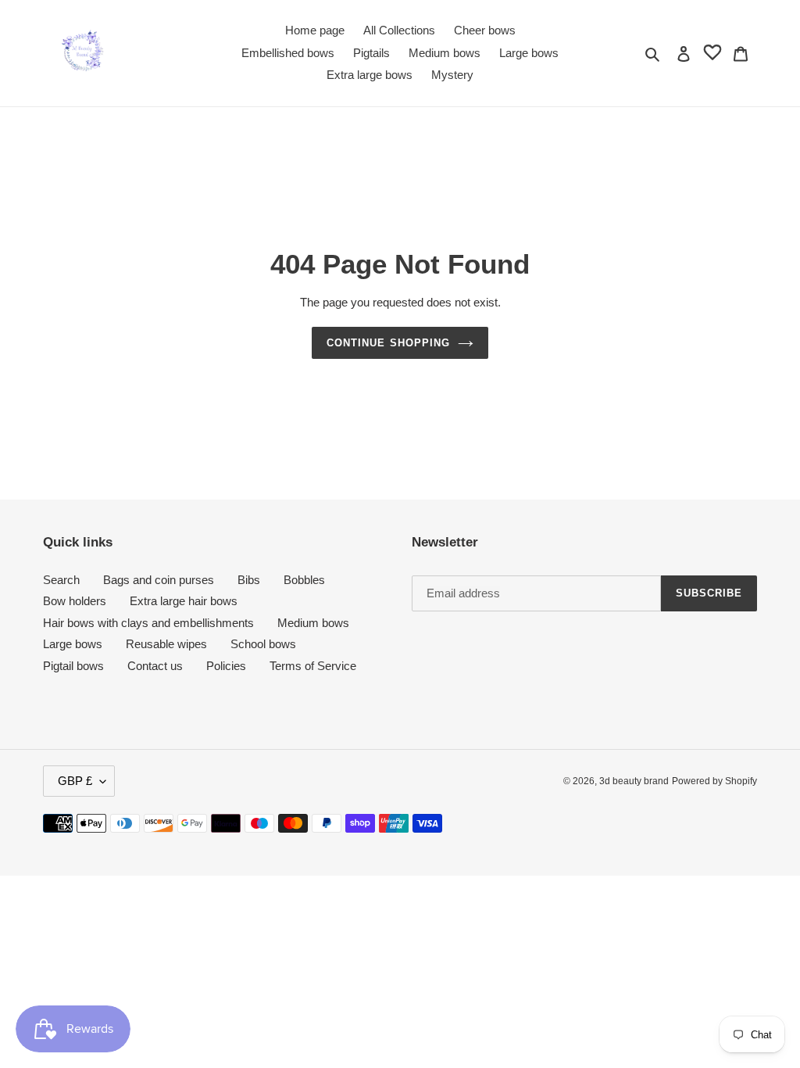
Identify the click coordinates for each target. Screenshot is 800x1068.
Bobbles (304, 579)
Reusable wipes (166, 643)
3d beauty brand (634, 781)
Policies (226, 665)
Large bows (72, 643)
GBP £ (75, 780)
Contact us (155, 665)
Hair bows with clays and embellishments (148, 622)
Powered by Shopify (714, 781)
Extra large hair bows (184, 600)
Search (61, 579)
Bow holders (74, 600)
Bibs (249, 579)
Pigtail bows (73, 665)
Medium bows (313, 622)
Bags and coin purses (158, 579)
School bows (263, 643)
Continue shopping (388, 343)
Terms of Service (313, 665)
